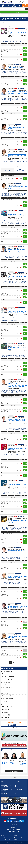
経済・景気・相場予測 (6, 695)
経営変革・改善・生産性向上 (7, 698)
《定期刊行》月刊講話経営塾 (7, 676)
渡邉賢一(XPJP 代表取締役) (13, 388)
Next (25, 768)
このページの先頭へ (14, 777)
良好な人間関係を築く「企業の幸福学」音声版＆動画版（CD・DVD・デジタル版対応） (17, 93)
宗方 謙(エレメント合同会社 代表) (15, 130)
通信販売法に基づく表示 (5, 839)
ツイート (22, 821)
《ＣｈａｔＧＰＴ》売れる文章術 (15, 67)
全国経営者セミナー (13, 831)
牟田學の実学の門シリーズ (7, 717)
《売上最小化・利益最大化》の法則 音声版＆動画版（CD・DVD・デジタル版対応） (17, 155)
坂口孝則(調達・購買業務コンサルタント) (16, 609)
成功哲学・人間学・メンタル (7, 706)
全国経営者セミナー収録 (6, 673)
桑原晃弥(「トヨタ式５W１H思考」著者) (16, 279)
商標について (16, 839)
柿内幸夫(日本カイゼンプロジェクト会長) (16, 639)
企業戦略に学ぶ (4, 693)
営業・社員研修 (4, 701)
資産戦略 (3, 704)
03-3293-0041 (14, 725)
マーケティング (4, 690)
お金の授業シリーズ (5, 709)
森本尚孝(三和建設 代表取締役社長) (15, 554)
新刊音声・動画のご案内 (6, 671)
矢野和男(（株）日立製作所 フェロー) (15, 96)
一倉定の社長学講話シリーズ (7, 715)
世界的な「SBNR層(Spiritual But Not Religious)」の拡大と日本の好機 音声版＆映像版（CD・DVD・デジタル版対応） (17, 385)
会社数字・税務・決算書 (6, 687)
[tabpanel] (5, 758)
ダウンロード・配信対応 (6, 679)
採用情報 (15, 835)
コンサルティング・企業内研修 (13, 829)
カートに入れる (25, 48)
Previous (1, 768)
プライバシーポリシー (18, 837)
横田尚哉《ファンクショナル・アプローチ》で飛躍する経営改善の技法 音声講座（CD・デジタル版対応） (17, 421)
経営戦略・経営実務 (5, 682)
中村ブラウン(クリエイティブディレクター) (16, 69)
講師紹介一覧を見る (14, 771)
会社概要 (2, 835)
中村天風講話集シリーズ (6, 712)
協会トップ (13, 827)
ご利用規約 (3, 837)
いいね (16, 821)
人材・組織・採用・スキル (7, 684)
